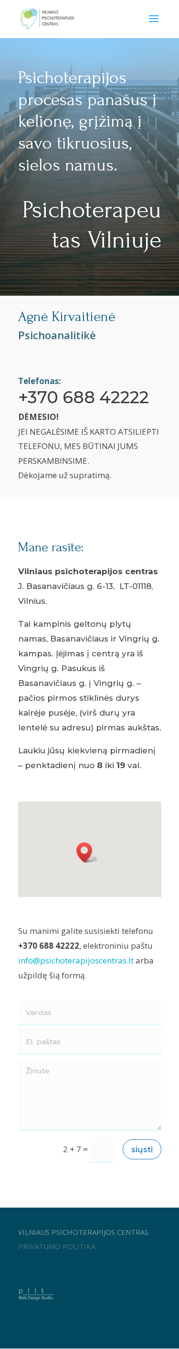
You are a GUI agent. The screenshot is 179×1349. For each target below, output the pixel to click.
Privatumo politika (56, 1246)
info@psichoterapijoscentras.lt (76, 960)
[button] (87, 852)
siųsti (142, 1149)
